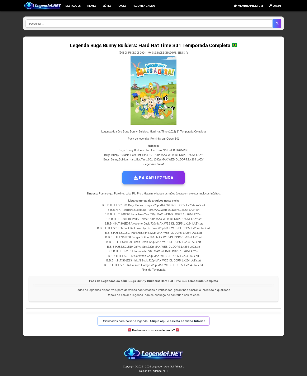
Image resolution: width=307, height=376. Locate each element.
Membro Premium (250, 5)
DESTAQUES (73, 5)
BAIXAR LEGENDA (155, 177)
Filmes (91, 5)
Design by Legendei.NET (153, 371)
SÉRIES (107, 5)
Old (154, 52)
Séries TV (183, 52)
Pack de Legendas (166, 52)
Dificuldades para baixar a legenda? (153, 321)
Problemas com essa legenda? (153, 330)
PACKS (122, 5)
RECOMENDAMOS (144, 5)
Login (276, 5)
